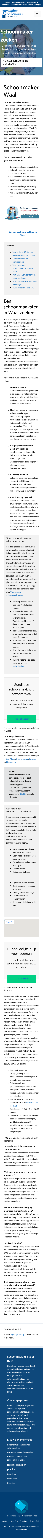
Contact (5, 1521)
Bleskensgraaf (22, 759)
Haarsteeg (11, 1483)
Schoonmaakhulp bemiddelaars (20, 260)
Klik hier (23, 794)
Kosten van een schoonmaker (20, 1452)
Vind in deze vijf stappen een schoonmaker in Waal (24, 254)
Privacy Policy (35, 1521)
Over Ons (14, 1521)
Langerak (33, 759)
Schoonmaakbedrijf (13, 1515)
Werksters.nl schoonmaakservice (14, 593)
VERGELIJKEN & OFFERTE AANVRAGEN (15, 62)
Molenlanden (18, 666)
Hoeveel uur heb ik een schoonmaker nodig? (17, 1458)
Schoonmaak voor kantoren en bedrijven (25, 283)
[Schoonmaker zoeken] (12, 13)
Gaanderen (11, 1474)
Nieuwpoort (11, 762)
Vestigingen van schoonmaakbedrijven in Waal (23, 268)
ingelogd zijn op (17, 1334)
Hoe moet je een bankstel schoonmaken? (18, 1446)
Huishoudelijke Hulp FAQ (23, 288)
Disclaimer (24, 1521)
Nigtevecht (12, 1479)
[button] (23, 233)
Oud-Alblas (10, 759)
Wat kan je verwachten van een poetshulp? (24, 276)
